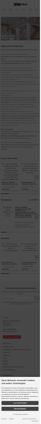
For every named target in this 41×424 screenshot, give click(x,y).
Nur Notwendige (20, 409)
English (11, 419)
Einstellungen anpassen (20, 414)
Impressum (35, 421)
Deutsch (4, 419)
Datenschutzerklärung (29, 419)
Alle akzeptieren (20, 403)
